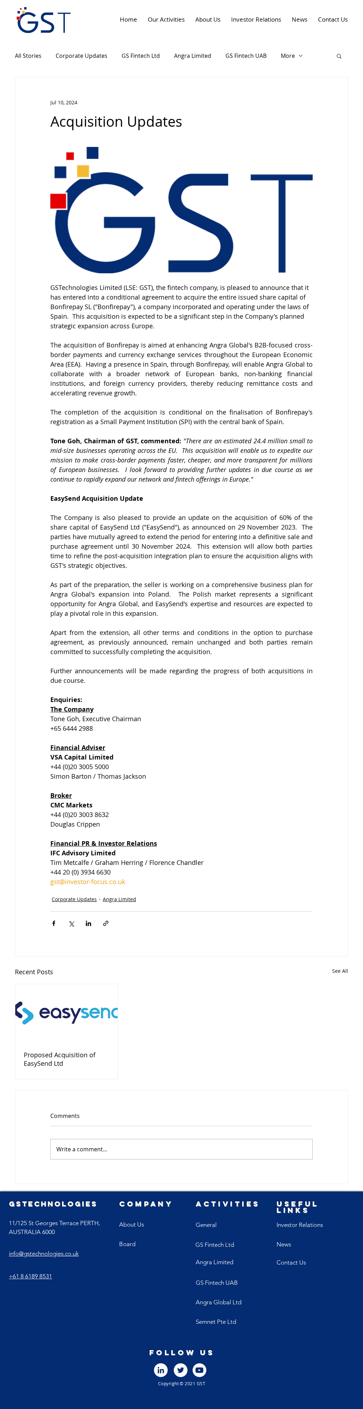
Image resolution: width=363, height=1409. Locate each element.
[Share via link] (105, 923)
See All (340, 970)
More (288, 56)
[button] (339, 56)
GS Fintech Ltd (141, 56)
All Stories (28, 56)
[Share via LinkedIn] (88, 923)
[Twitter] (181, 1370)
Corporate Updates (81, 56)
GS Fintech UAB (246, 56)
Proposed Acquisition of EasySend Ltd (59, 1059)
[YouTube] (199, 1370)
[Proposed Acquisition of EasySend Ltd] (66, 1013)
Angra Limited (192, 56)
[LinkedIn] (161, 1370)
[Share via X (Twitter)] (71, 923)
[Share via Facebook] (53, 923)
